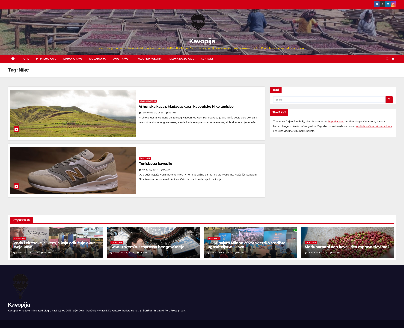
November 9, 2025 (221, 252)
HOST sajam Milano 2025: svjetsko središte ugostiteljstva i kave (246, 245)
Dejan (172, 113)
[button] (387, 58)
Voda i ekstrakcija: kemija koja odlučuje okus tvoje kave (54, 245)
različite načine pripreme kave (374, 126)
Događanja (97, 58)
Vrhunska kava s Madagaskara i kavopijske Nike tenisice (186, 106)
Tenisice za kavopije (155, 163)
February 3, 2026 (124, 252)
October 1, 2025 (318, 252)
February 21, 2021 (153, 113)
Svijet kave (121, 58)
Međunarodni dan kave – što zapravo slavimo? (347, 247)
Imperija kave (336, 121)
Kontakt (207, 58)
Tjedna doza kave (181, 58)
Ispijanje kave (72, 58)
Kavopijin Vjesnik (149, 58)
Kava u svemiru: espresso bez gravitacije (147, 247)
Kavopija (202, 41)
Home (25, 58)
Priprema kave (46, 58)
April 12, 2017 (150, 170)
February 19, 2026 (27, 252)
